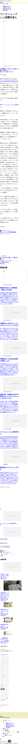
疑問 (1, 698)
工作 (5, 692)
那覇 (15, 232)
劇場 (8, 668)
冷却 (1, 656)
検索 (7, 691)
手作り (7, 679)
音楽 (5, 682)
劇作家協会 (4, 675)
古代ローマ (5, 683)
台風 (7, 656)
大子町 (7, 682)
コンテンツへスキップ (6, 0)
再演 (7, 693)
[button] (6, 70)
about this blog (11, 726)
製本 (1, 667)
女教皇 (5, 698)
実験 (8, 657)
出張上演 (7, 667)
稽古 (6, 671)
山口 (2, 671)
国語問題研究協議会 (10, 81)
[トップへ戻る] (1, 739)
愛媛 (7, 685)
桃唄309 (4, 668)
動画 (3, 680)
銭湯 (5, 661)
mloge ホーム (11, 723)
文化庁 (2, 81)
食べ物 (5, 691)
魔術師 (2, 669)
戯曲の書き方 (5, 676)
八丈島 (2, 683)
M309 (9, 727)
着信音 (6, 689)
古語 (4, 669)
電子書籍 (4, 656)
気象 (7, 686)
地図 (1, 668)
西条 (3, 682)
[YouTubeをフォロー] (5, 262)
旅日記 (4, 685)
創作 (7, 661)
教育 (2, 693)
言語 (5, 672)
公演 (3, 661)
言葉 (1, 676)
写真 (3, 662)
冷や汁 (4, 679)
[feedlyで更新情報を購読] (7, 262)
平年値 (2, 679)
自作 (2, 660)
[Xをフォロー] (0, 262)
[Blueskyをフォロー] (2, 262)
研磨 (3, 672)
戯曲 (3, 689)
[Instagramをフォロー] (4, 262)
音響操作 (5, 660)
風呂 (3, 691)
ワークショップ (5, 230)
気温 (7, 664)
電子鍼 (5, 664)
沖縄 (12, 232)
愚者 (4, 671)
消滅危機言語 (3, 665)
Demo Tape (10, 724)
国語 (5, 693)
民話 (2, 664)
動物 (1, 695)
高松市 (2, 678)
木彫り (7, 665)
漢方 (3, 695)
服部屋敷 (2, 692)
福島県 (4, 667)
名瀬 (1, 680)
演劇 (2, 686)
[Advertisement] (9, 244)
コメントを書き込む (5, 546)
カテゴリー (4, 649)
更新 (6, 696)
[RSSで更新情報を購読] (8, 262)
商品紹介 (4, 686)
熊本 (5, 657)
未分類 (5, 680)
